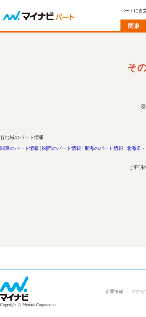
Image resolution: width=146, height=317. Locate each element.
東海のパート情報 (103, 148)
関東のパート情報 (19, 148)
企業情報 (114, 291)
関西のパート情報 (61, 148)
